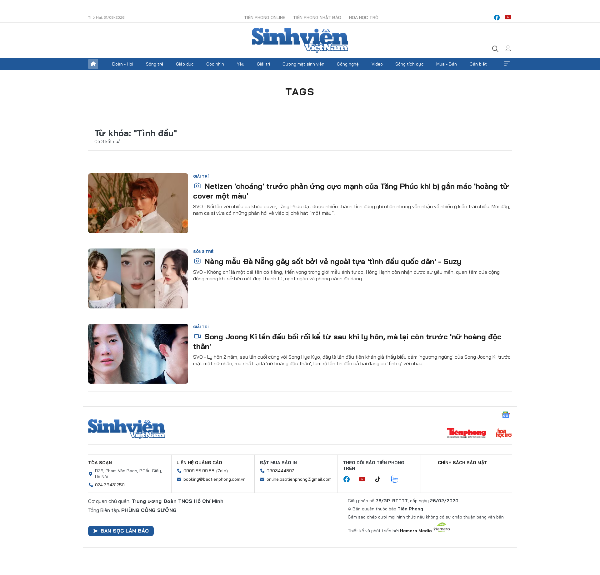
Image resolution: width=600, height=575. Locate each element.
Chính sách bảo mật (462, 462)
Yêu (240, 64)
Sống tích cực (409, 64)
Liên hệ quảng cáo (199, 462)
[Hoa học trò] (504, 433)
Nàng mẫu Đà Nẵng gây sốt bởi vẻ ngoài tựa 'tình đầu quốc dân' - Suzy (331, 261)
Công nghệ (348, 64)
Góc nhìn (215, 64)
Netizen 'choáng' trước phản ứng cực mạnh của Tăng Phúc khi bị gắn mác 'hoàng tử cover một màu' (351, 190)
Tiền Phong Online (264, 17)
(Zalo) (222, 471)
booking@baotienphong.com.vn (214, 479)
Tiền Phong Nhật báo (317, 17)
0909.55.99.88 (198, 471)
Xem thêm (507, 64)
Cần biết (478, 64)
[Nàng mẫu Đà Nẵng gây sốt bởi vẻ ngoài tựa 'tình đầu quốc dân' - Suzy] (138, 278)
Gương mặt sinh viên (303, 64)
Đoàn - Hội (122, 64)
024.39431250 (110, 485)
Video (377, 64)
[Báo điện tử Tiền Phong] (466, 433)
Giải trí (263, 64)
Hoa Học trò (363, 17)
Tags (300, 91)
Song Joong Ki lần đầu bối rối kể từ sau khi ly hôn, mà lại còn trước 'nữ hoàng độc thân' (347, 341)
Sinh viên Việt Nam (126, 429)
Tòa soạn (100, 462)
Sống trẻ (154, 64)
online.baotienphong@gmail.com (299, 479)
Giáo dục (185, 64)
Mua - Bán (446, 64)
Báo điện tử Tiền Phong (300, 40)
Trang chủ (93, 64)
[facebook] (497, 17)
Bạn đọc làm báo (125, 531)
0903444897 (280, 471)
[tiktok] (381, 479)
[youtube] (508, 17)
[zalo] (398, 479)
